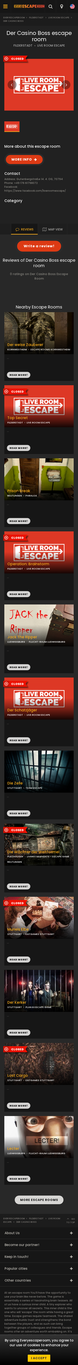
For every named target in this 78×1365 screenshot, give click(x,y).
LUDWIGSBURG (16, 641)
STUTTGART (14, 788)
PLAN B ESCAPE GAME (39, 1007)
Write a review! (39, 246)
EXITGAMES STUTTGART (40, 934)
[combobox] (61, 6)
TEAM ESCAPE (34, 788)
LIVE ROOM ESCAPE (51, 46)
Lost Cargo (17, 1075)
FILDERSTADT (22, 46)
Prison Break (18, 491)
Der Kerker (16, 1002)
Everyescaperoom (14, 17)
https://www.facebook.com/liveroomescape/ (35, 191)
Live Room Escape (58, 17)
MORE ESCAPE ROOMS (39, 1200)
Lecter (13, 1148)
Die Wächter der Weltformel (33, 852)
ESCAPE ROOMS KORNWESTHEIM (50, 349)
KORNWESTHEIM (17, 349)
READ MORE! (19, 448)
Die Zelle (15, 783)
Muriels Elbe (18, 929)
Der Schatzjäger (22, 710)
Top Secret (17, 418)
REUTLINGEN (14, 495)
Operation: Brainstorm (28, 564)
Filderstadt (36, 17)
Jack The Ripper (22, 637)
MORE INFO (21, 159)
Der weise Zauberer (25, 345)
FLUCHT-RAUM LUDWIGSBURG (47, 641)
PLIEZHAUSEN (15, 856)
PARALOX (31, 495)
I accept (39, 1358)
